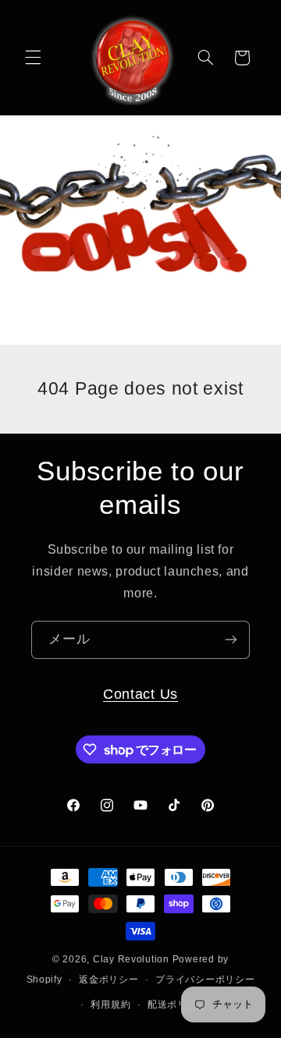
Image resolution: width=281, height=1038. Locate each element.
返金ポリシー (108, 979)
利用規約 (110, 1004)
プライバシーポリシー (204, 979)
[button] (33, 58)
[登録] (231, 640)
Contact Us (140, 694)
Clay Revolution (131, 959)
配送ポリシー (177, 1004)
